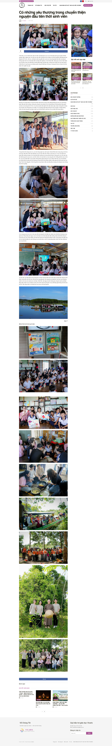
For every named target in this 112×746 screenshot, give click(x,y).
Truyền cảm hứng (75, 126)
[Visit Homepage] (22, 5)
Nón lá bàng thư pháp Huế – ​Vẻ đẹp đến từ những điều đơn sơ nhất (76, 82)
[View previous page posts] (42, 711)
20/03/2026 (55, 706)
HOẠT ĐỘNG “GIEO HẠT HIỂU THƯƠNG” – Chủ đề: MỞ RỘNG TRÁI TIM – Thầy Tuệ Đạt (60, 704)
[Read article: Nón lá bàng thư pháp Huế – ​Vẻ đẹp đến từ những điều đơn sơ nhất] (76, 76)
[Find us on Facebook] (81, 1)
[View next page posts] (45, 711)
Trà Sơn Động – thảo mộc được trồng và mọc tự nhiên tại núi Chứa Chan (87, 82)
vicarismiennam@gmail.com (27, 1)
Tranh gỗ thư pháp (85, 70)
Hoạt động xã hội (75, 113)
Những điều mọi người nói (77, 116)
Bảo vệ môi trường (75, 97)
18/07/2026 (38, 706)
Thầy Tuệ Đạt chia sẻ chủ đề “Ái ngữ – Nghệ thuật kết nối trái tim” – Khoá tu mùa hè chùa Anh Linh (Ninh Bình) (26, 694)
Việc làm (73, 128)
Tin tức (55, 5)
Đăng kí (89, 734)
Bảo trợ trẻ (48, 5)
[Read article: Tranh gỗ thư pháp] (87, 65)
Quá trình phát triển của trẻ (78, 118)
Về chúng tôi (38, 5)
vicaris (24, 20)
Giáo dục (56, 699)
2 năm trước (30, 20)
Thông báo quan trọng (77, 121)
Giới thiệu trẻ (74, 108)
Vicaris (32, 741)
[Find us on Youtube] (83, 1)
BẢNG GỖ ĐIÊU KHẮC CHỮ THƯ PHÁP (76, 71)
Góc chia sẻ (74, 111)
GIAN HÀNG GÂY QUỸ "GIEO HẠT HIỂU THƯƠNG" (75, 67)
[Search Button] (85, 1)
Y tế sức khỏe (74, 130)
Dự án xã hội (74, 99)
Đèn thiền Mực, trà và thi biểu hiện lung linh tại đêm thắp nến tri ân (43, 704)
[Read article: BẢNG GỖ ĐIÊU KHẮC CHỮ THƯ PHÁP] (76, 65)
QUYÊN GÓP (89, 5)
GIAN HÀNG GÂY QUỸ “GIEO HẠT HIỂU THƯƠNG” (70, 5)
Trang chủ (30, 5)
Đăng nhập (91, 1)
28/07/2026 (21, 697)
